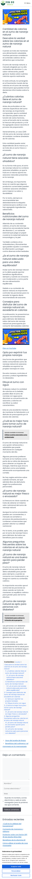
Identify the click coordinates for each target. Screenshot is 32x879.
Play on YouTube (9, 348)
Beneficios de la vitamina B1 (14, 840)
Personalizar (16, 871)
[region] (16, 864)
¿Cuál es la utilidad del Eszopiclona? (12, 824)
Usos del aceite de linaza (15, 740)
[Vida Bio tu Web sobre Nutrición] (7, 3)
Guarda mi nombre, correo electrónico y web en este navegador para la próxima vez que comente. (16, 801)
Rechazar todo (16, 875)
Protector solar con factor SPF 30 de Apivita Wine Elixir (15, 835)
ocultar (18, 662)
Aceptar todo (16, 866)
